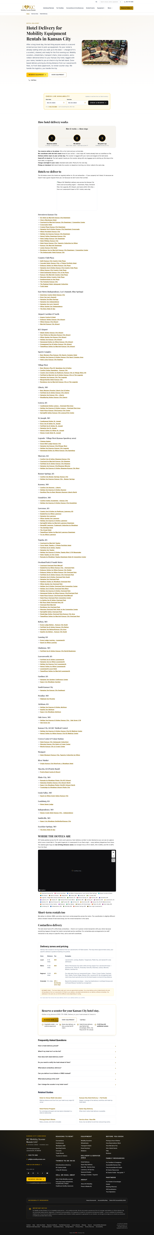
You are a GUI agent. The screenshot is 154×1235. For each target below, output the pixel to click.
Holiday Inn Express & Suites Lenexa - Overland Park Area (60, 408)
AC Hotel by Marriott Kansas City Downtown (55, 218)
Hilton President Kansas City (50, 231)
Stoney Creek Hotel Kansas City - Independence (56, 813)
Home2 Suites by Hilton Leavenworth (52, 666)
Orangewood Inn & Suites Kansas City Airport (56, 344)
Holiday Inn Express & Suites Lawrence (53, 521)
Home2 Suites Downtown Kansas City (53, 236)
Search (90, 1225)
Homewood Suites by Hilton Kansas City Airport (56, 342)
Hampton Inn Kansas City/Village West (53, 446)
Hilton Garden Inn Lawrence (49, 518)
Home (28, 13)
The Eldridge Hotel (46, 528)
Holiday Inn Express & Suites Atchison (53, 707)
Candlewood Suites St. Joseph (50, 421)
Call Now (33, 80)
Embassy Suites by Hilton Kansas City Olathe (55, 570)
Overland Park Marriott (48, 605)
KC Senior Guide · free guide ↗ (115, 1172)
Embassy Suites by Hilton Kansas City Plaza (55, 265)
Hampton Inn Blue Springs (49, 299)
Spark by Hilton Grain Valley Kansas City (54, 796)
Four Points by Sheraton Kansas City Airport (55, 335)
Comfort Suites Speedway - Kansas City (54, 370)
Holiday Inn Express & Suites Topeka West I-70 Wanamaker (60, 552)
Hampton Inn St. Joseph (48, 428)
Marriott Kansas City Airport (50, 324)
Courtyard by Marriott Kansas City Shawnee (55, 461)
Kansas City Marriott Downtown (51, 245)
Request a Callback (52, 1225)
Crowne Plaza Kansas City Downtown (52, 227)
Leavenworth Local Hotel (48, 669)
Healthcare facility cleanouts (64, 1186)
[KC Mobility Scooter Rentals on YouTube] (47, 1173)
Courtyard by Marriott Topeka (50, 543)
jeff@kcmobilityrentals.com (36, 1159)
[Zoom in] (113, 852)
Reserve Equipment (37, 74)
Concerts (59, 1151)
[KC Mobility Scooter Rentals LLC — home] (28, 8)
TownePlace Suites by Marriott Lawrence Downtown (57, 532)
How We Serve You (112, 1145)
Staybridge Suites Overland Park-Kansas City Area (57, 614)
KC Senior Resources (112, 1170)
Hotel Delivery (85, 1162)
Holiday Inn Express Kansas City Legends (54, 448)
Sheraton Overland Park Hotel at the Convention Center (59, 609)
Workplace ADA (60, 1145)
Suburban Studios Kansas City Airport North (55, 783)
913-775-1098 (53, 106)
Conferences (60, 1143)
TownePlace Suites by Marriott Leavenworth (55, 671)
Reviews (108, 1153)
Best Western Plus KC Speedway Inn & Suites (56, 368)
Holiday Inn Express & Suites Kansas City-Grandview (58, 503)
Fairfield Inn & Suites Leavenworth (52, 659)
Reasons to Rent (64, 1136)
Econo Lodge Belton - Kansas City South (54, 625)
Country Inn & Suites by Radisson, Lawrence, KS (56, 511)
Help (33, 1225)
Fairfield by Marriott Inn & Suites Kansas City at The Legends (61, 375)
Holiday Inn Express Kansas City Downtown (55, 234)
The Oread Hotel (45, 530)
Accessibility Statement (99, 1225)
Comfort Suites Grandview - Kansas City (54, 501)
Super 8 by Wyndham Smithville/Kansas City (55, 821)
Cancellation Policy (58, 1226)
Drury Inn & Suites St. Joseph (50, 424)
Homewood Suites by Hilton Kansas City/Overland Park (59, 593)
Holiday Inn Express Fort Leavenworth (53, 664)
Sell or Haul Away (65, 1175)
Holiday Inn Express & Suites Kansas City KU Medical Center (61, 731)
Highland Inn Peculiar (47, 699)
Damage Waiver (69, 1226)
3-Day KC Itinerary (61, 1170)
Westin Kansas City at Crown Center (52, 746)
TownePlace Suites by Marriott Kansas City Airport (57, 346)
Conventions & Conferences (75, 8)
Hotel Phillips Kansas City (49, 241)
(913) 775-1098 (33, 1155)
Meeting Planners (111, 1186)
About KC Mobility (86, 1184)
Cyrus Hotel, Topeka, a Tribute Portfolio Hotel (55, 545)
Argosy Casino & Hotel (48, 317)
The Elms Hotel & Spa (47, 309)
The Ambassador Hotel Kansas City (52, 252)
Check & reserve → (98, 102)
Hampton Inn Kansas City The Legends (53, 377)
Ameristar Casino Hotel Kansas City (52, 295)
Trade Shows (60, 1153)
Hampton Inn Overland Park (49, 579)
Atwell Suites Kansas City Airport (51, 333)
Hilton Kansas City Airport (49, 322)
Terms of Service (89, 1226)
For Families (60, 8)
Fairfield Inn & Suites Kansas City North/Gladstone (58, 651)
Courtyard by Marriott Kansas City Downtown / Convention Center (62, 222)
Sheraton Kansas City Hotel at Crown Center (55, 744)
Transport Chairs (86, 1145)
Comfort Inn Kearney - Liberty (50, 487)
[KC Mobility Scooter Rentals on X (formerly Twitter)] (38, 1173)
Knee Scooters (85, 1148)
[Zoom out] (113, 856)
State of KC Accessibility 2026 (117, 1200)
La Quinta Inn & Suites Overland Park (53, 600)
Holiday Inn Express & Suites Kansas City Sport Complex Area (61, 357)
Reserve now (50, 1020)
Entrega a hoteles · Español (89, 1174)
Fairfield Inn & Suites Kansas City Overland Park (57, 575)
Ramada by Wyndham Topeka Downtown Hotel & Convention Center (63, 557)
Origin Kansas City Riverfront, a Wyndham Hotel (56, 763)
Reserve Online (126, 8)
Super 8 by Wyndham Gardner (50, 682)
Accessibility (99, 1226)
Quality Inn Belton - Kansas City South (53, 632)
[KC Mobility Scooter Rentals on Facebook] (28, 1173)
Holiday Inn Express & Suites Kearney (53, 490)
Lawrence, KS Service (87, 1169)
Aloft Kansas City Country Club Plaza (53, 261)
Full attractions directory (63, 1165)
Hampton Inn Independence (49, 302)
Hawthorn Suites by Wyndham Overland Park (55, 582)
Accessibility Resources (38, 1200)
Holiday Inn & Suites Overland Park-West (54, 589)
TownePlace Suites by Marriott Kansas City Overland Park (60, 616)
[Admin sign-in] (76, 1232)
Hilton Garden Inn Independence (51, 306)
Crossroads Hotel (46, 225)
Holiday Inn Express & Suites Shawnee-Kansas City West (59, 468)
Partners (111, 1177)
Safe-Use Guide (41, 1225)
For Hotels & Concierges (113, 1181)
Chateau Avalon (45, 441)
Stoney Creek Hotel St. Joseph (50, 433)
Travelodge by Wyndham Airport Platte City (55, 787)
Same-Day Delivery (86, 1164)
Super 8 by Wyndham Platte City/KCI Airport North (57, 785)
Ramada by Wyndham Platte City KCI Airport (55, 780)
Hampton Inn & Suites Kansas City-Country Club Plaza (59, 268)
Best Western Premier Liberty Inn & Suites (55, 390)
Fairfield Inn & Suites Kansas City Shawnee (55, 464)
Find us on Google (34, 1164)
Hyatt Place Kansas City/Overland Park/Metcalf (56, 595)
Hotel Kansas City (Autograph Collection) (54, 742)
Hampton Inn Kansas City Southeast (52, 690)
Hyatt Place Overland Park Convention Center (55, 598)
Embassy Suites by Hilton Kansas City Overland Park (58, 572)
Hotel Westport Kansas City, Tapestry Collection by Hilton (60, 755)
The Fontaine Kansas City (49, 282)
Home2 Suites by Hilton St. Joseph (52, 430)
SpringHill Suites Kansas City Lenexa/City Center (57, 413)
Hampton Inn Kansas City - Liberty (52, 395)
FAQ (107, 1151)
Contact (28, 1225)
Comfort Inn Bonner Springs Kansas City (54, 477)
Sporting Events (61, 1148)
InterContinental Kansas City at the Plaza (54, 272)
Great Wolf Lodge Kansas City (50, 444)
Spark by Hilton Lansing (48, 642)
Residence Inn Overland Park (50, 607)
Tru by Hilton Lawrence (48, 534)
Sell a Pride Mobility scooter (64, 1179)
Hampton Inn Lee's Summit (49, 304)
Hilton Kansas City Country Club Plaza (53, 270)
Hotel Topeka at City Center (49, 555)
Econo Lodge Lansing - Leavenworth (52, 640)
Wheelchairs (85, 1143)
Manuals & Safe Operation (33, 1226)
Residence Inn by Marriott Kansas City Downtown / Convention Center (64, 250)
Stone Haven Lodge (46, 804)
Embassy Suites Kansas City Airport (52, 319)
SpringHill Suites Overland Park (51, 612)
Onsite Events (90, 8)
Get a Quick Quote (111, 1148)
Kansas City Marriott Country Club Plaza (54, 275)
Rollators (83, 1151)
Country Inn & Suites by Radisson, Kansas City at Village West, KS (63, 373)
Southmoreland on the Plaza (49, 279)
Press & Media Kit (86, 1186)
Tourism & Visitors (61, 1156)
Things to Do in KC (65, 1161)
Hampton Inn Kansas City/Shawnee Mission (55, 466)
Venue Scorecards (91, 1200)
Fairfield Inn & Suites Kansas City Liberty (54, 393)
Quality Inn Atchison (47, 709)
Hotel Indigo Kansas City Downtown (52, 238)
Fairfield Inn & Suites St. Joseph (51, 426)
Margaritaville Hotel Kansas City (51, 380)
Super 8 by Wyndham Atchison (50, 712)
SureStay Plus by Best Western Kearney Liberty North (58, 492)
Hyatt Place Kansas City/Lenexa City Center (55, 410)
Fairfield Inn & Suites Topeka (50, 548)
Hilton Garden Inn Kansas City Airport (53, 337)
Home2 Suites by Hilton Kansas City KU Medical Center (59, 733)
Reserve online (36, 1179)
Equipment (86, 1136)
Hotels (108, 1184)
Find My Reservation (64, 1225)
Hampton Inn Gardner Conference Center (54, 679)
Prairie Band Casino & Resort (50, 772)
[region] (77, 870)
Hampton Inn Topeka (47, 550)
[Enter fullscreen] (113, 860)
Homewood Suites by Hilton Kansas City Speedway (57, 450)
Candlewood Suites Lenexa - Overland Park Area (56, 406)
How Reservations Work (113, 1143)
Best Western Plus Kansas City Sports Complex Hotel (58, 355)
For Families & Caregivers (114, 1162)
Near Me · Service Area (88, 1167)
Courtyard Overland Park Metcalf (51, 565)
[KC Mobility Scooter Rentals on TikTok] (43, 1173)
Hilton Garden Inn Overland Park (51, 584)
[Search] (120, 2)
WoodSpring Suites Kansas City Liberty (53, 397)
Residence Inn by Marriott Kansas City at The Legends (59, 382)
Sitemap (84, 1225)
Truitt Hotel (44, 286)
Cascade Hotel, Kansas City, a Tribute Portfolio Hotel (58, 263)
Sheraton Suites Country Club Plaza (52, 277)
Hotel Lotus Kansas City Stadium (51, 359)
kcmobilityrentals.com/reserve (38, 1183)
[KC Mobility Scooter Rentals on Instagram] (33, 1173)
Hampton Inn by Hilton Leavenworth (52, 662)
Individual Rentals (48, 8)
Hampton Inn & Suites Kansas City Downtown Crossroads (60, 229)
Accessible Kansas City (113, 1165)
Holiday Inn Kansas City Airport (51, 339)
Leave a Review (76, 1225)
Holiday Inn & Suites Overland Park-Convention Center (59, 586)
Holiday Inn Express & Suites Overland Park (55, 591)
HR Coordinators (111, 1189)
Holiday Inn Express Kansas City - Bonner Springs (57, 479)
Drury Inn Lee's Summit (48, 297)
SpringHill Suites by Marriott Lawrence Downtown (57, 523)
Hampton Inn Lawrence (48, 516)
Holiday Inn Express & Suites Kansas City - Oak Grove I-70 (60, 720)
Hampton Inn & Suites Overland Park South (55, 577)
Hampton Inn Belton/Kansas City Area (53, 629)
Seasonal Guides (86, 1172)
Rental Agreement (47, 1226)
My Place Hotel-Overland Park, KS (51, 602)
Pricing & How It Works (113, 1140)
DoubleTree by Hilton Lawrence (50, 514)
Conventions (60, 1140)
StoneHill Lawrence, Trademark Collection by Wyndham (59, 525)
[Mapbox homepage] (42, 890)
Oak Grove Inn (45, 723)
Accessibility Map (103, 1200)
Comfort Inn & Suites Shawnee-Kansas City (55, 459)
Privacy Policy (79, 1226)
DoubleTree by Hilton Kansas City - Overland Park (57, 568)
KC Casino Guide (61, 1167)
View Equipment (57, 74)
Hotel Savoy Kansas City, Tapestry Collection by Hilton (59, 243)
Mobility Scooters (86, 1140)
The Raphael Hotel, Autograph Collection (54, 284)
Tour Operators (110, 1192)
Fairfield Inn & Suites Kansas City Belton (54, 627)
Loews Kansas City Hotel (48, 248)
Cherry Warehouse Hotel (48, 220)
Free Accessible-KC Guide (114, 1167)
